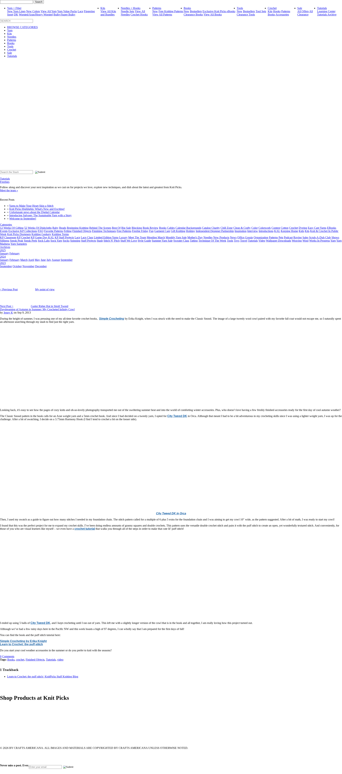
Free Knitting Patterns (171, 11)
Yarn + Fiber (14, 8)
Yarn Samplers (19, 243)
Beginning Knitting (78, 227)
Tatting (194, 240)
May (37, 259)
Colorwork (264, 227)
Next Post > (6, 306)
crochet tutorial (84, 528)
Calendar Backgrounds (188, 227)
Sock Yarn (56, 240)
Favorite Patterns (53, 231)
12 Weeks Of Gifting (12, 227)
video (60, 659)
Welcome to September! (22, 218)
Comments (8, 656)
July (48, 259)
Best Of (116, 227)
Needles (11, 36)
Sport (10, 14)
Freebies (4, 181)
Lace (80, 11)
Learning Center (326, 11)
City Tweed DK (177, 416)
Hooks (277, 11)
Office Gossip (245, 237)
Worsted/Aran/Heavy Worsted (36, 14)
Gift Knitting (178, 231)
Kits (102, 8)
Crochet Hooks (139, 14)
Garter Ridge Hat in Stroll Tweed (49, 306)
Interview (252, 231)
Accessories (282, 14)
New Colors (33, 11)
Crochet (272, 8)
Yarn (9, 30)
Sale (299, 8)
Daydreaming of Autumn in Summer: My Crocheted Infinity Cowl (37, 309)
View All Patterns (162, 14)
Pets (281, 237)
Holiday (190, 231)
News (233, 237)
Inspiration (241, 231)
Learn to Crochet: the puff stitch (21, 644)
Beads (62, 227)
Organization (261, 237)
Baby (55, 227)
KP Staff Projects (64, 237)
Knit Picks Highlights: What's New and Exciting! (37, 208)
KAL (277, 231)
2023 (3, 263)
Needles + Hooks (130, 8)
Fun (151, 231)
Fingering (89, 11)
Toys (236, 240)
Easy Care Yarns (317, 227)
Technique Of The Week (212, 240)
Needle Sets (127, 11)
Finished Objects (81, 231)
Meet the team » (9, 190)
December (41, 266)
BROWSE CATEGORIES (22, 27)
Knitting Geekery (41, 234)
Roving (297, 237)
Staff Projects (88, 240)
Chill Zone (227, 227)
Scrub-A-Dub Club (320, 237)
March (24, 259)
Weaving (297, 240)
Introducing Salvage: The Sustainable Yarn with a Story (40, 215)
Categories (6, 224)
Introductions (266, 231)
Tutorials (322, 8)
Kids (301, 231)
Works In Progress (319, 240)
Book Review (150, 227)
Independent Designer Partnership (215, 231)
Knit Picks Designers (19, 234)
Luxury (123, 237)
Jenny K (8, 312)
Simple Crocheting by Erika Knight (23, 641)
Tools (240, 8)
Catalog (206, 227)
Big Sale (126, 227)
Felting (68, 231)
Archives (5, 247)
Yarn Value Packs (67, 11)
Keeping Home (289, 231)
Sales (305, 237)
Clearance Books (193, 14)
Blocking (137, 227)
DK (16, 14)
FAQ (40, 231)
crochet (20, 659)
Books (187, 8)
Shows (335, 237)
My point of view (45, 289)
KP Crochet (23, 237)
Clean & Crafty (242, 227)
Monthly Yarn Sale (176, 237)
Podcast (288, 237)
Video (261, 240)
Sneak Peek (30, 240)
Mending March (156, 237)
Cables (171, 227)
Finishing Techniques (104, 231)
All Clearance (305, 13)
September (66, 259)
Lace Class (87, 237)
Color (254, 227)
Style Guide (144, 240)
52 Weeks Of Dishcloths (38, 227)
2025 (3, 250)
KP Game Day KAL (42, 237)
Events (4, 231)
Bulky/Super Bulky (64, 14)
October (17, 266)
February (14, 253)
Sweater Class (181, 240)
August (56, 259)
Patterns (156, 8)
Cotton (284, 227)
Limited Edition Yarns (106, 237)
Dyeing (303, 227)
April (31, 259)
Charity (215, 227)
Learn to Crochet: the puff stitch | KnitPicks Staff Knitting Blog (42, 676)
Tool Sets (261, 11)
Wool (305, 240)
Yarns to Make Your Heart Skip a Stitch (31, 205)
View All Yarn (49, 11)
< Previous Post (9, 289)
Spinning (75, 240)
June (43, 259)
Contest (275, 227)
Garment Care (162, 231)
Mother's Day (195, 237)
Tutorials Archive (326, 14)
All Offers (303, 11)
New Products (221, 237)
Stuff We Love (128, 240)
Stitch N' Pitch (111, 240)
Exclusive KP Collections (22, 231)
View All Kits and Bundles (108, 13)
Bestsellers (196, 11)
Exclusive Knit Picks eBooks (219, 11)
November (28, 266)
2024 (3, 256)
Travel (243, 240)
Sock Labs (44, 240)
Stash (100, 240)
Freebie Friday (140, 231)
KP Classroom (8, 237)
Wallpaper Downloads (278, 240)
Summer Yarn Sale (162, 240)
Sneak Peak (16, 240)
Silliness (4, 240)
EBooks (331, 227)
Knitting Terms (60, 234)
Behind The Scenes (100, 227)
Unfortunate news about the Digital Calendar (34, 212)
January (4, 253)
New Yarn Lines (16, 11)
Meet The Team (137, 237)
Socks (66, 240)
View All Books (213, 14)
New (155, 11)
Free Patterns (124, 231)
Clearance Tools (246, 14)
